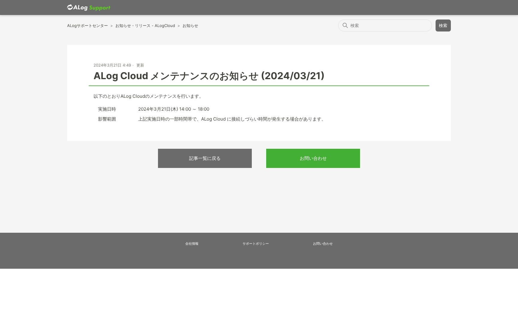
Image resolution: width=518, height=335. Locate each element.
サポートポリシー (256, 243)
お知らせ (190, 25)
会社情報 (191, 243)
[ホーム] (88, 7)
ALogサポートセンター (87, 25)
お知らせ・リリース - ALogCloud (145, 25)
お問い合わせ (313, 158)
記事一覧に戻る (205, 158)
